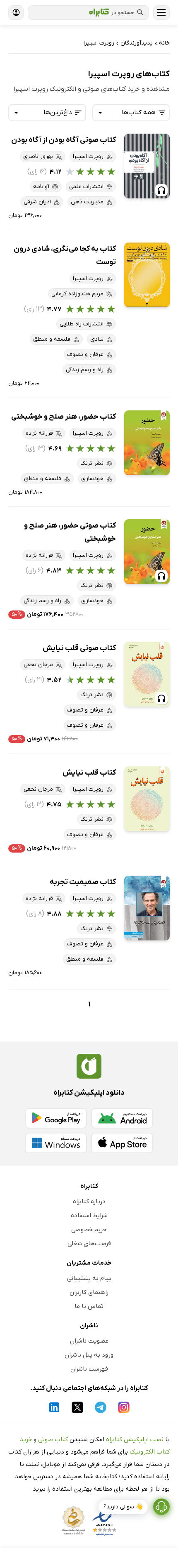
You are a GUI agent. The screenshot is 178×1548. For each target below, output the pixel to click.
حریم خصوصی (89, 1229)
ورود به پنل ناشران (89, 1355)
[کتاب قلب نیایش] (147, 798)
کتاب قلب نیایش (89, 773)
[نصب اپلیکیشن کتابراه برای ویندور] (56, 1143)
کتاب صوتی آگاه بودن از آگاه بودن (63, 140)
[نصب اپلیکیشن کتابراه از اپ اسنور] (122, 1143)
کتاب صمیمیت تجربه (83, 882)
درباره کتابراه (89, 1201)
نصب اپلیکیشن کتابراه (135, 1439)
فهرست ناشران (89, 1369)
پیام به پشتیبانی (89, 1278)
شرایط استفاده (89, 1215)
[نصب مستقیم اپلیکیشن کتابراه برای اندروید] (122, 1118)
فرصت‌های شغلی (89, 1243)
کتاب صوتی (53, 1439)
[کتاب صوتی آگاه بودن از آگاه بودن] (147, 166)
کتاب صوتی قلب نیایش (79, 648)
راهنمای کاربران (89, 1292)
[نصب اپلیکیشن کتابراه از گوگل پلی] (56, 1118)
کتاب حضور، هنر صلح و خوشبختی (63, 417)
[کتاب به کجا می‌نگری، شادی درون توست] (147, 275)
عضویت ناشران (89, 1341)
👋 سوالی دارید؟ (123, 1507)
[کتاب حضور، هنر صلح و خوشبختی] (147, 442)
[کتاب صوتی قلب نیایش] (147, 674)
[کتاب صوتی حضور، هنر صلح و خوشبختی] (147, 551)
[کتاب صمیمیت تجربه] (147, 908)
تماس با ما (89, 1306)
